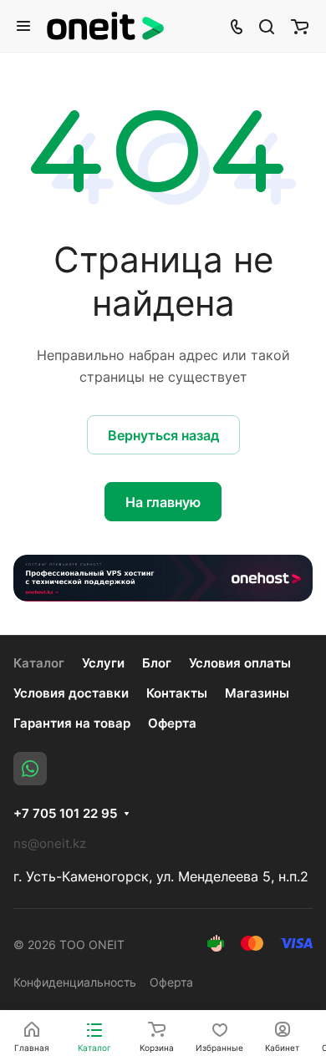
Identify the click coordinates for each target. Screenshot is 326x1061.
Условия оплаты (240, 663)
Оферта (172, 723)
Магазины (257, 693)
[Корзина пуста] (299, 26)
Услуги (103, 663)
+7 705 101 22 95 (65, 813)
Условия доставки (71, 693)
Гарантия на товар (71, 723)
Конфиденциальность (74, 982)
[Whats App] (30, 768)
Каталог (38, 663)
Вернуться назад (163, 435)
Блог (156, 663)
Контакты (176, 693)
